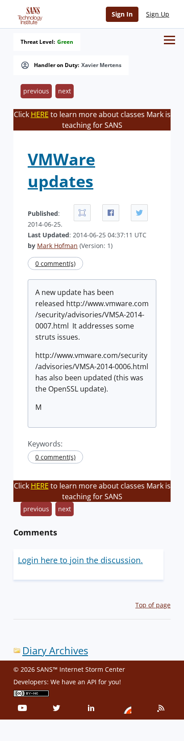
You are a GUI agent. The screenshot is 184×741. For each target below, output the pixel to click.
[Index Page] (28, 14)
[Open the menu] (169, 40)
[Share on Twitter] (139, 212)
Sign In (122, 14)
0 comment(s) (55, 263)
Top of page (153, 605)
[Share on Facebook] (110, 212)
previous (36, 91)
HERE (40, 114)
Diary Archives (55, 650)
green (65, 42)
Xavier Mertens (101, 65)
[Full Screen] (82, 212)
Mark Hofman (57, 245)
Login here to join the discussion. (80, 560)
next (64, 91)
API (91, 682)
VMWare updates (61, 170)
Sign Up (157, 14)
